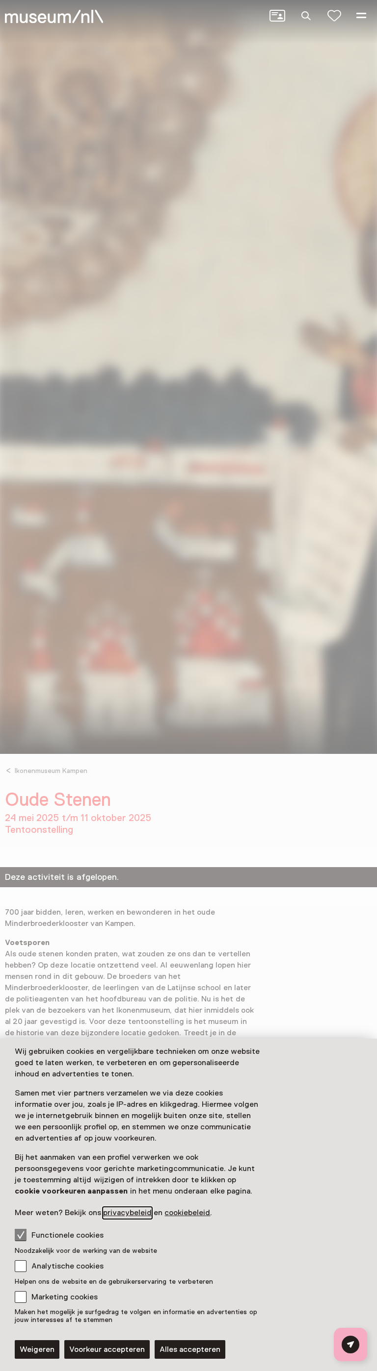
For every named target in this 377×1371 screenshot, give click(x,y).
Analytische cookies (67, 1266)
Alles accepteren (190, 1349)
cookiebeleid (187, 1212)
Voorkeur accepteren (107, 1349)
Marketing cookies (64, 1297)
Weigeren (37, 1349)
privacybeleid (127, 1212)
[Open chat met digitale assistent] (350, 1344)
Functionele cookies (67, 1235)
